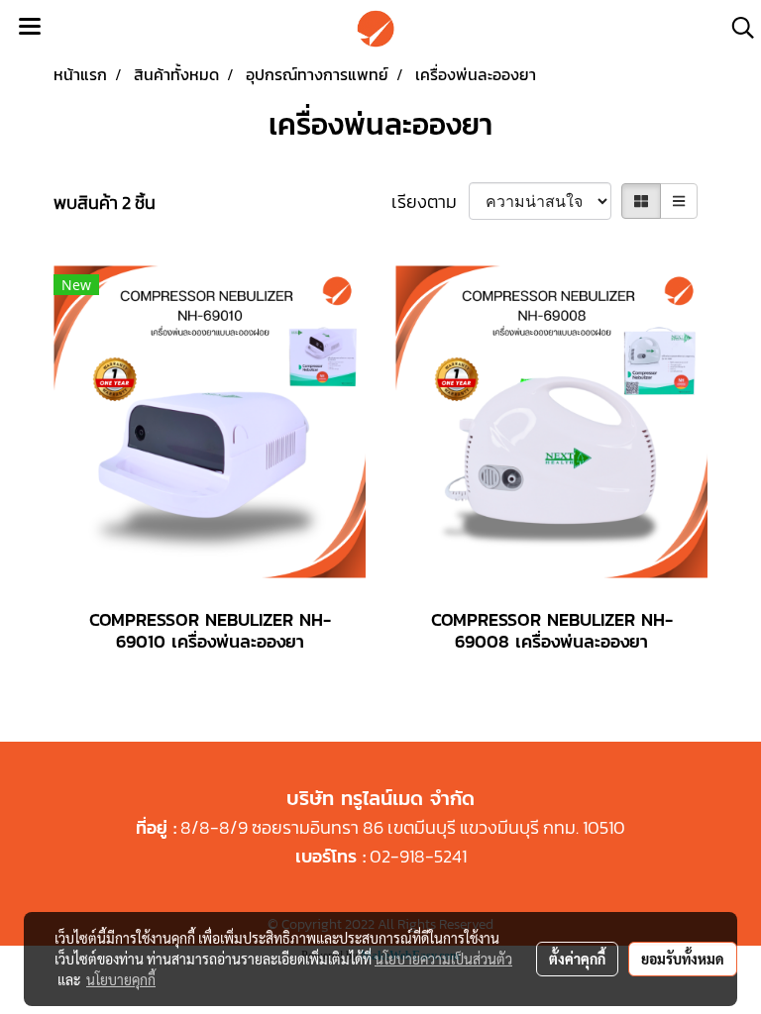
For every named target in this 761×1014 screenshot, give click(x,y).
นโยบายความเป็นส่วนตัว (443, 958)
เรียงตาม (430, 201)
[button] (736, 28)
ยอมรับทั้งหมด (682, 958)
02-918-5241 (418, 856)
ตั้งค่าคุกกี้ (577, 958)
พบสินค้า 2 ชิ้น (105, 202)
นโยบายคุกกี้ (121, 979)
